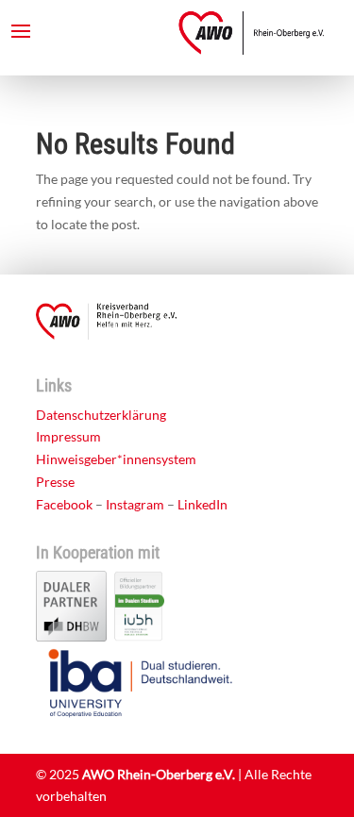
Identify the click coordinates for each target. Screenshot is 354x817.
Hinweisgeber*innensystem (116, 459)
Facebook (64, 504)
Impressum (68, 436)
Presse (55, 482)
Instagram (135, 504)
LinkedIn (202, 504)
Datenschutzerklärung (101, 415)
